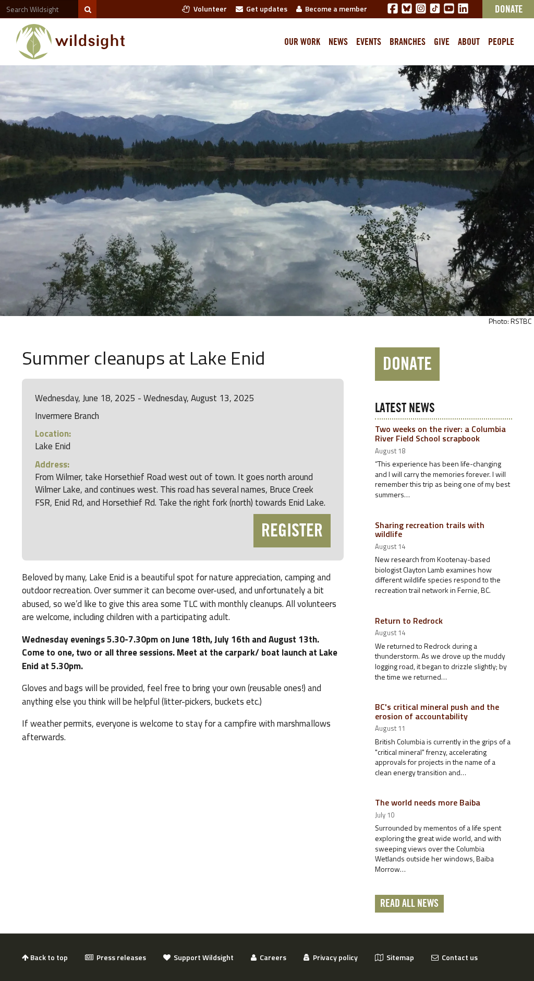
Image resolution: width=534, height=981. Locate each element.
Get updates (265, 8)
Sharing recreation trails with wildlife (429, 530)
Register (292, 531)
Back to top (48, 957)
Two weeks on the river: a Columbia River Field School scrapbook (440, 434)
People (501, 41)
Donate (407, 364)
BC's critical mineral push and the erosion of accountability (437, 711)
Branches (408, 41)
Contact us (458, 957)
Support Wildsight (202, 957)
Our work (302, 41)
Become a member (334, 8)
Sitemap (398, 957)
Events (368, 41)
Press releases (119, 957)
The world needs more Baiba (427, 802)
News (338, 41)
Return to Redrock (409, 620)
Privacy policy (334, 957)
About (469, 41)
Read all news (409, 903)
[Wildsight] (71, 42)
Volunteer (208, 8)
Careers (271, 957)
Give (442, 41)
